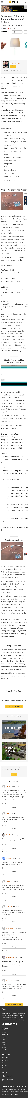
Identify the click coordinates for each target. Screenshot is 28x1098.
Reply (14, 807)
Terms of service (21, 1086)
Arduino (21, 25)
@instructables (8, 1076)
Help (3, 1063)
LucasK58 (9, 907)
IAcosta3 (8, 786)
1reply (5, 851)
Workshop (5, 1034)
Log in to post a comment (14, 1004)
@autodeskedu (8, 1080)
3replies (5, 900)
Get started (5, 1060)
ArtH (7, 813)
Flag (5, 803)
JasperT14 (9, 980)
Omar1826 (9, 881)
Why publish (5, 1058)
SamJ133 (8, 835)
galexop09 (9, 858)
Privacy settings (20, 1089)
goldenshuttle (10, 957)
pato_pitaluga (7, 25)
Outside (4, 1047)
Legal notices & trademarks (11, 1094)
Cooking (4, 1042)
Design (4, 1037)
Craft (3, 1039)
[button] (2, 2)
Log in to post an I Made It (14, 706)
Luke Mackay (10, 928)
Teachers (4, 1050)
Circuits (15, 25)
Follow (13, 66)
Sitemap (4, 1065)
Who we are (5, 1068)
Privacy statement (8, 1089)
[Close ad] (25, 7)
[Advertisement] (14, 8)
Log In (14, 774)
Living (4, 1045)
